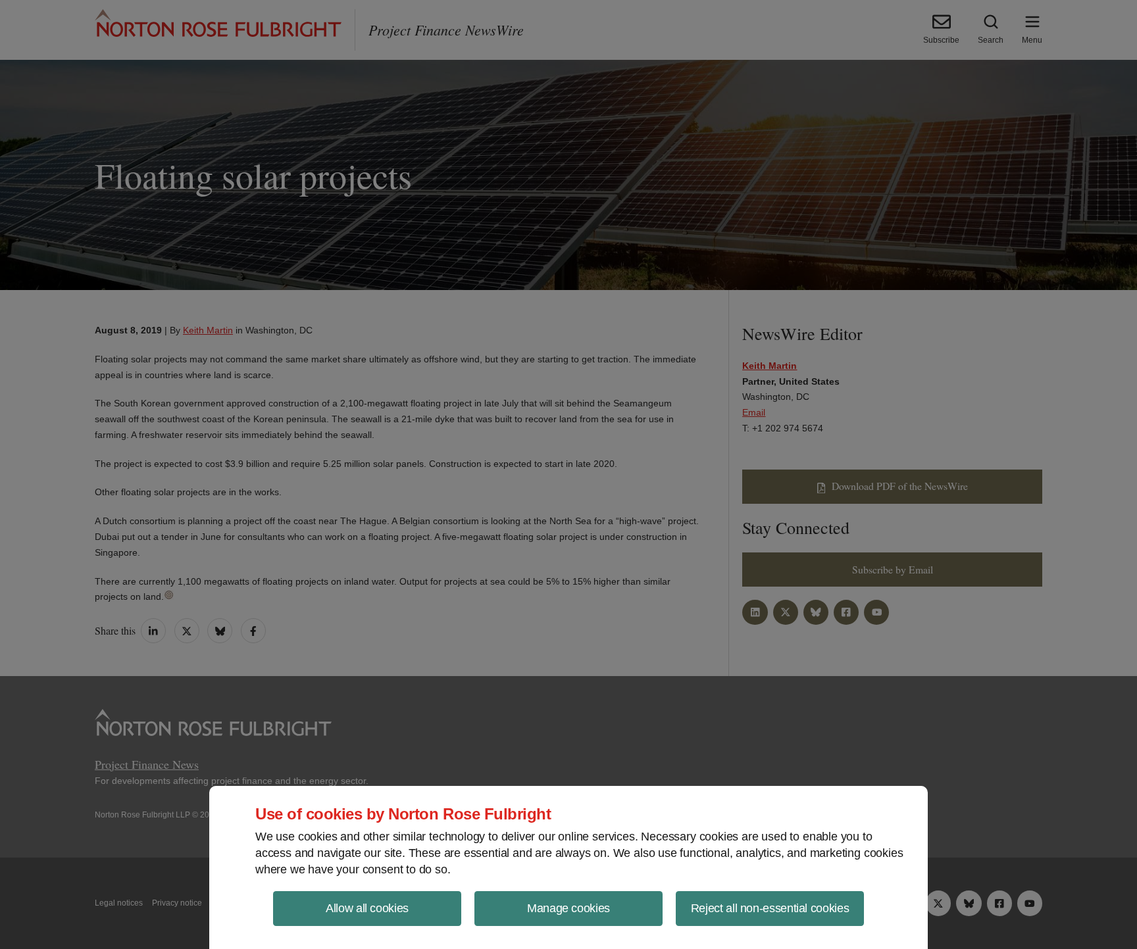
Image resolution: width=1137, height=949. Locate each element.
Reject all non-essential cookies (770, 908)
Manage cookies (568, 908)
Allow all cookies (367, 908)
